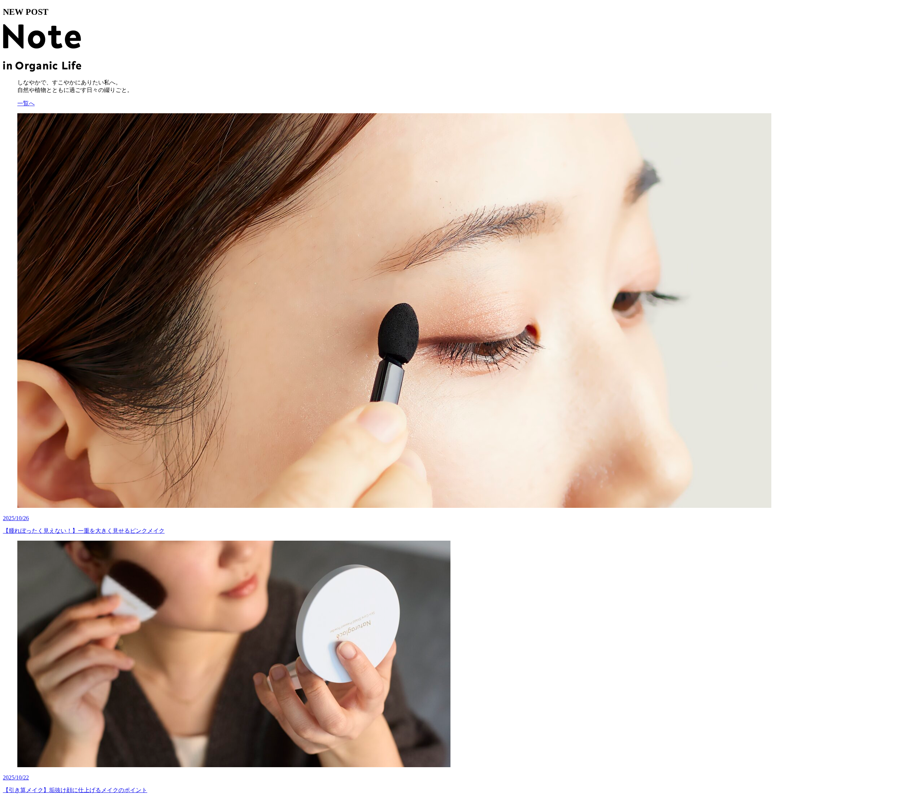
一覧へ (26, 103)
